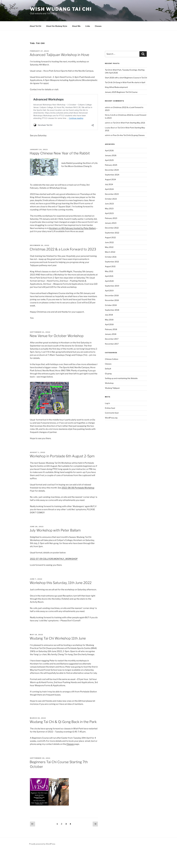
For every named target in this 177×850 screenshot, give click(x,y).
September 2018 (112, 310)
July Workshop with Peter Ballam (55, 530)
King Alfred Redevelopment (116, 87)
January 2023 (110, 223)
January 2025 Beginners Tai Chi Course (121, 92)
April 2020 (109, 281)
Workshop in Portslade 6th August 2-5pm (62, 456)
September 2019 (112, 286)
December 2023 (112, 194)
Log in (107, 403)
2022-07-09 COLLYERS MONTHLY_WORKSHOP (54, 559)
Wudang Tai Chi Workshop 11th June (58, 638)
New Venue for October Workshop (56, 336)
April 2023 (109, 213)
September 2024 (112, 175)
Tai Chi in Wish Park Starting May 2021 (129, 123)
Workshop (109, 383)
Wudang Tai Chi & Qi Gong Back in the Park (63, 722)
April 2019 (109, 290)
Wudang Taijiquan (112, 388)
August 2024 (110, 179)
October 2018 (111, 305)
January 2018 (110, 334)
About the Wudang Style (56, 26)
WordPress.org (111, 418)
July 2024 (109, 184)
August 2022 (110, 237)
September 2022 (112, 233)
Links (87, 26)
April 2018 (109, 324)
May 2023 (109, 208)
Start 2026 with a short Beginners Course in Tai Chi (126, 77)
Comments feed (111, 413)
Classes (98, 26)
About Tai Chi (35, 26)
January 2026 (110, 155)
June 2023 (109, 203)
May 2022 (109, 247)
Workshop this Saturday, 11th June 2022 (60, 583)
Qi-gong (108, 373)
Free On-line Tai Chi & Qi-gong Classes (129, 135)
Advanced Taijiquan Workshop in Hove (59, 55)
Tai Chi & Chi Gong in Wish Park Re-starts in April (125, 82)
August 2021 (110, 266)
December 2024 (112, 170)
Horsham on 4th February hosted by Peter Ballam (72, 228)
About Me (76, 26)
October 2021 (110, 257)
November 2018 (112, 300)
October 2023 (111, 199)
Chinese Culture (111, 359)
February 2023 (111, 218)
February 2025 (111, 165)
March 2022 (110, 252)
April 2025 (109, 160)
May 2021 (109, 271)
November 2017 (112, 344)
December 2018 (112, 295)
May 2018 (109, 320)
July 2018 (109, 315)
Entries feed (110, 408)
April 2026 (109, 150)
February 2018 (111, 329)
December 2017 (111, 339)
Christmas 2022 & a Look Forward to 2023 (63, 249)
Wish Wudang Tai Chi (61, 9)
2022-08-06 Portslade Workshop (78, 488)
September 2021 (112, 262)
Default (108, 368)
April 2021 (109, 276)
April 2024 (109, 189)
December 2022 (112, 228)
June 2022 (109, 242)
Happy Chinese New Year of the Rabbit (60, 153)
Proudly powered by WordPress (42, 844)
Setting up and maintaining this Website (121, 378)
